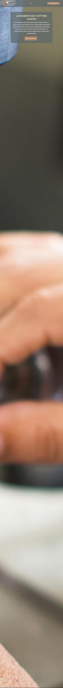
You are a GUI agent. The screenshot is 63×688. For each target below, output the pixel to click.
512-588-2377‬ (53, 3)
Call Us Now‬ (31, 38)
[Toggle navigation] (31, 3)
